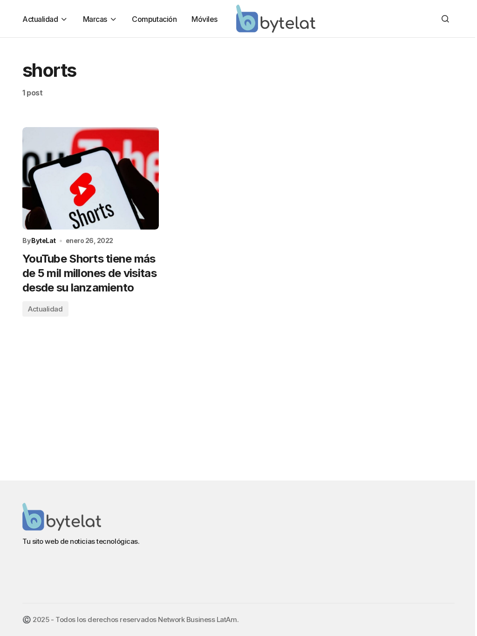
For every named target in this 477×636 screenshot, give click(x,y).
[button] (445, 18)
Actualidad (45, 308)
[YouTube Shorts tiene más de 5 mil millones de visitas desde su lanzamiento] (90, 178)
